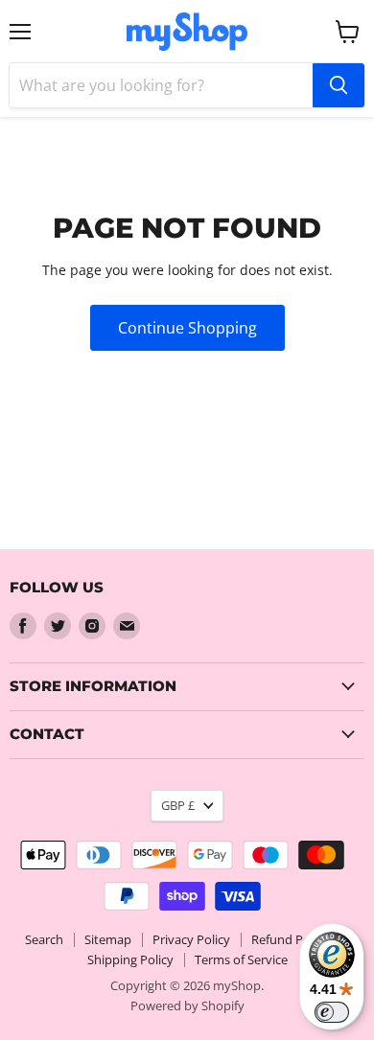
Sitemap (107, 939)
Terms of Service (241, 959)
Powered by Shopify (187, 1005)
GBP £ (178, 805)
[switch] (332, 1012)
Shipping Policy (130, 959)
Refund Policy (290, 939)
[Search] (338, 85)
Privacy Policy (191, 939)
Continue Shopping (187, 327)
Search (44, 939)
